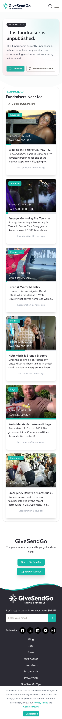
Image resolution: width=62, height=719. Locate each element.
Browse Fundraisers (43, 68)
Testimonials (31, 671)
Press (31, 652)
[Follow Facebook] (22, 630)
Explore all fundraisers (23, 103)
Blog (31, 639)
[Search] (50, 6)
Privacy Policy (41, 702)
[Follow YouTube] (45, 630)
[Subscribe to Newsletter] (52, 618)
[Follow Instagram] (53, 630)
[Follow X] (30, 630)
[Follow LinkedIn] (38, 630)
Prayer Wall (31, 678)
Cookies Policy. (31, 706)
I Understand (31, 713)
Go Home (18, 68)
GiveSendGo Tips (31, 684)
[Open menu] (56, 6)
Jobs (31, 646)
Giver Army (31, 665)
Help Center (31, 658)
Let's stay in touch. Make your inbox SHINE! (31, 610)
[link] (31, 142)
